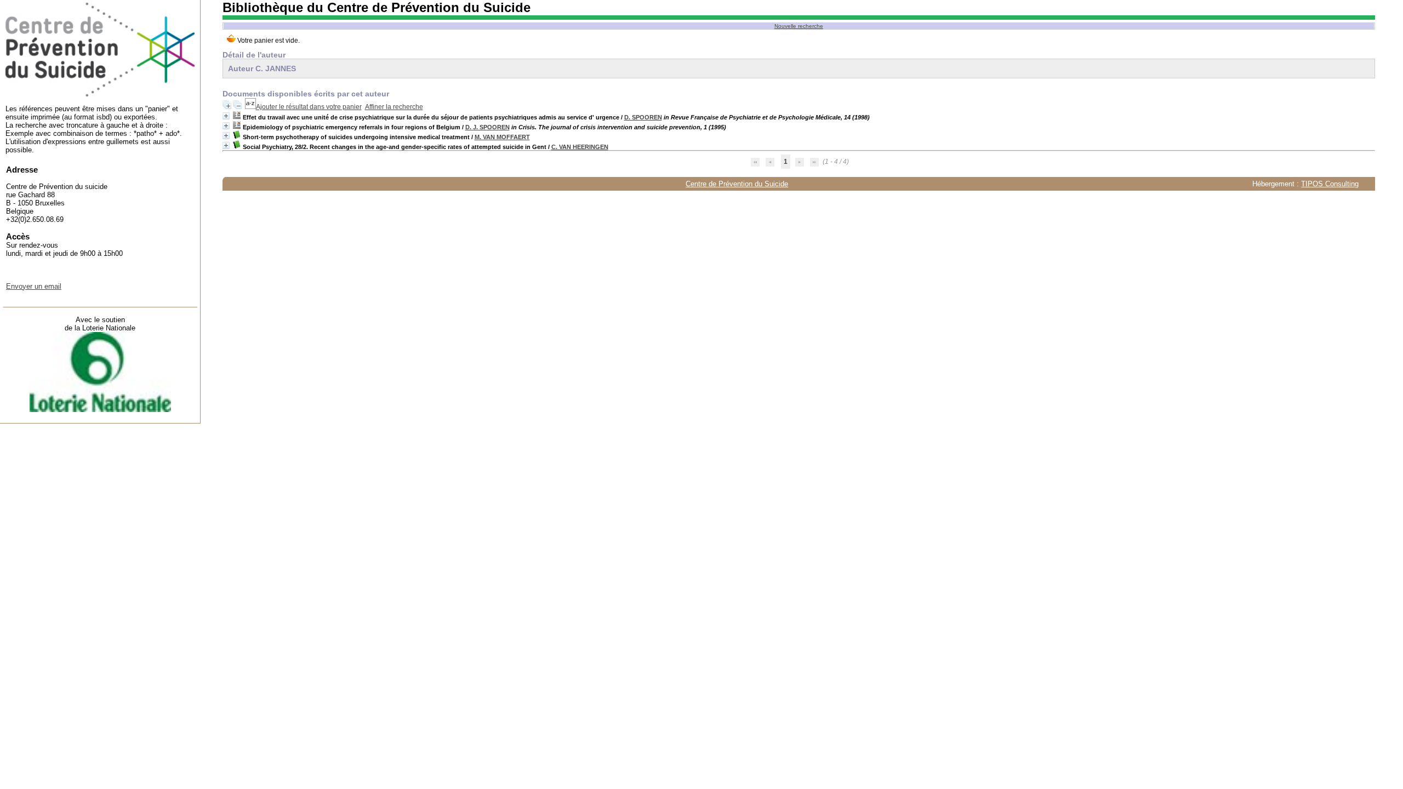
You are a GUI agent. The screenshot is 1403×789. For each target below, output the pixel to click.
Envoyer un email (33, 286)
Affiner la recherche (394, 107)
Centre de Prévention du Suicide (737, 184)
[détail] (226, 115)
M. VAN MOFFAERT (502, 137)
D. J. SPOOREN (487, 127)
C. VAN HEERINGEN (579, 147)
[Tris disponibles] (250, 107)
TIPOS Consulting (1330, 184)
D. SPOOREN (643, 117)
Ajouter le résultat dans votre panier (309, 107)
